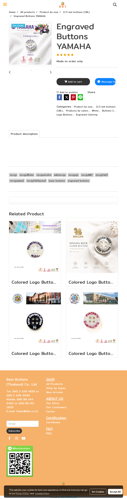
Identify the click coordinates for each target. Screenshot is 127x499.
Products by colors (77, 110)
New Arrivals (54, 392)
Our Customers (56, 407)
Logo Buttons (65, 114)
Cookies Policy (42, 493)
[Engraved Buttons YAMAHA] (30, 44)
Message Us (108, 82)
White (95, 110)
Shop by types (56, 388)
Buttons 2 (108, 110)
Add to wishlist (68, 92)
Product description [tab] (24, 134)
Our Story (52, 403)
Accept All (115, 491)
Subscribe (14, 431)
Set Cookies (98, 491)
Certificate (53, 422)
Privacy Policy (22, 493)
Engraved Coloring (86, 114)
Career (50, 411)
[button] (113, 4)
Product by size (83, 106)
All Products (54, 384)
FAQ (48, 433)
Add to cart (74, 82)
